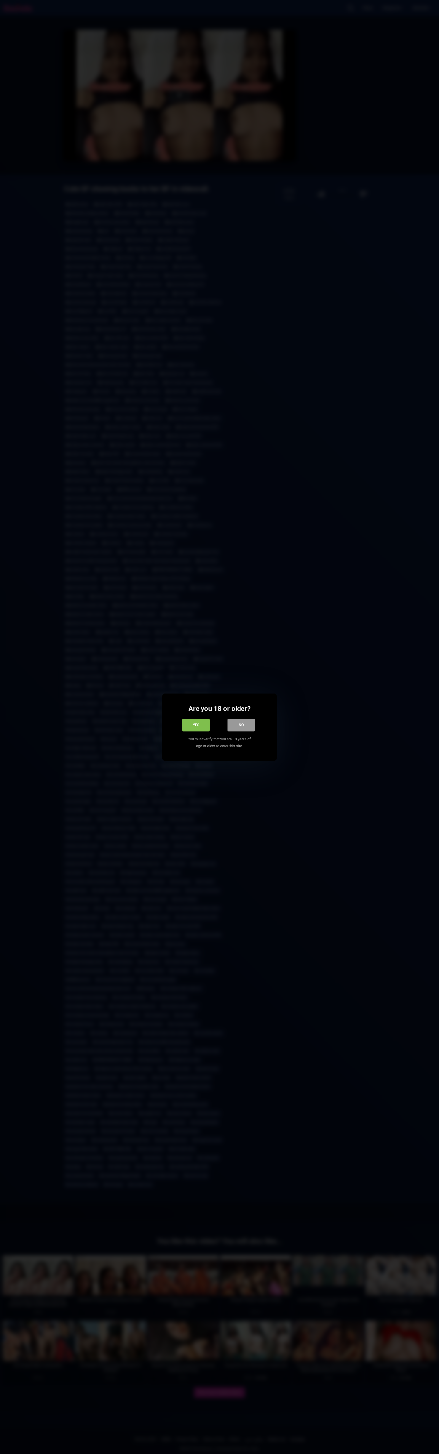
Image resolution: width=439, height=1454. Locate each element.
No (241, 725)
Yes (196, 725)
